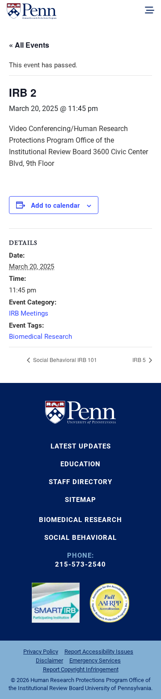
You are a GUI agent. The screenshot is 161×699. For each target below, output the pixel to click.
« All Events (29, 45)
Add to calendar (55, 205)
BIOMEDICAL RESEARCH (80, 520)
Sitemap (80, 500)
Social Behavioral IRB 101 (64, 359)
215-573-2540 (80, 564)
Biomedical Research (40, 337)
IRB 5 (139, 359)
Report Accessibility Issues (98, 651)
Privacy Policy (40, 651)
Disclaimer (49, 660)
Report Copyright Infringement (81, 669)
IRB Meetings (28, 313)
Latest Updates (81, 446)
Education (80, 464)
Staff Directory (80, 482)
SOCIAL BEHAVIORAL (80, 538)
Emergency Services (95, 660)
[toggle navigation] (149, 10)
